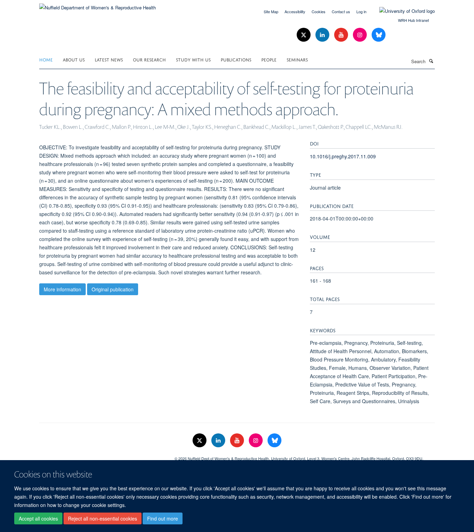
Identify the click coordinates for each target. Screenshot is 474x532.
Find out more (162, 518)
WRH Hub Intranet (413, 20)
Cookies (318, 11)
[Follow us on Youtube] (341, 35)
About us (74, 59)
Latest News (109, 59)
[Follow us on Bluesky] (379, 35)
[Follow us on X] (304, 35)
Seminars (297, 59)
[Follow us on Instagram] (360, 35)
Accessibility (295, 11)
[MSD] (101, 456)
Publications (236, 59)
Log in (361, 11)
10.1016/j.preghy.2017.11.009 (343, 156)
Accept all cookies (38, 518)
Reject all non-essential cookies (102, 518)
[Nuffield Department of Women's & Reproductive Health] (97, 5)
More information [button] (62, 289)
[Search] (431, 61)
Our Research (149, 59)
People (269, 59)
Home (46, 59)
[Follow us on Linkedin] (323, 35)
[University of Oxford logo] (402, 11)
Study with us (193, 59)
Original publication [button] (113, 289)
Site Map (271, 11)
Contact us (341, 11)
